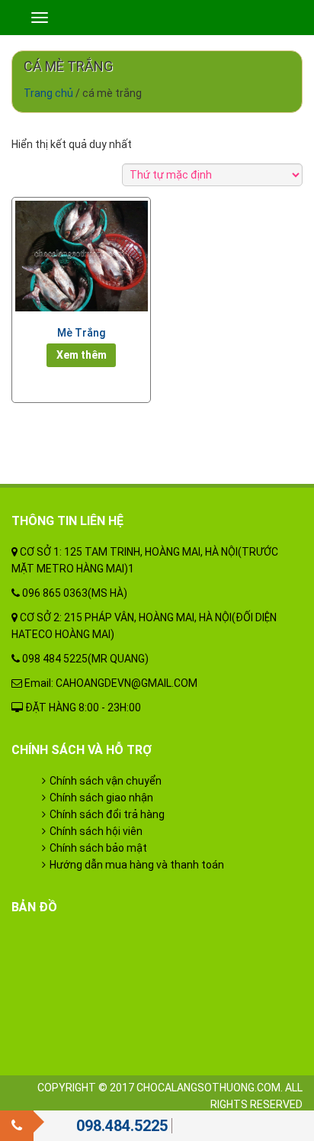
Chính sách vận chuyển (106, 781)
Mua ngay (81, 355)
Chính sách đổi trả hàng (107, 814)
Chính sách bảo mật (98, 848)
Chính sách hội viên (96, 831)
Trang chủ (48, 93)
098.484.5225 (122, 1126)
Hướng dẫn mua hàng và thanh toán (137, 865)
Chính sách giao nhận (101, 797)
